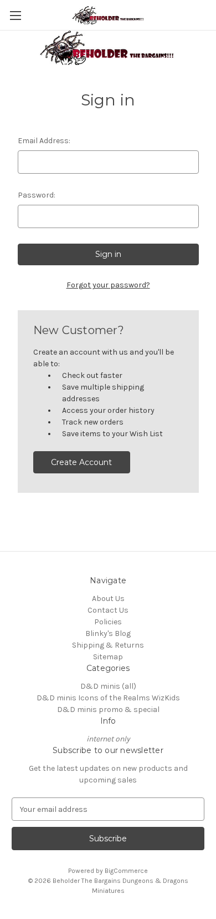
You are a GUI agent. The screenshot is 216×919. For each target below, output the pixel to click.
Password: (36, 195)
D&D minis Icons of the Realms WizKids (108, 698)
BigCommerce (126, 871)
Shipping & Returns (108, 645)
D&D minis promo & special (108, 709)
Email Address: (44, 140)
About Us (108, 598)
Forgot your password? (108, 285)
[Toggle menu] (15, 15)
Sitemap (108, 657)
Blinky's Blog (108, 633)
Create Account (81, 462)
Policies (108, 622)
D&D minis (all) (108, 686)
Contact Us (108, 610)
